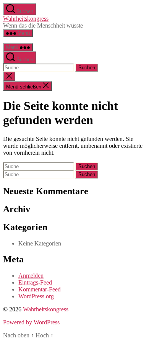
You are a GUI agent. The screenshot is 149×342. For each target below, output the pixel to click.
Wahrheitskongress (26, 18)
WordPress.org (36, 296)
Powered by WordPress (31, 322)
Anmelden (31, 275)
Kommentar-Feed (39, 289)
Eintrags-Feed (35, 282)
